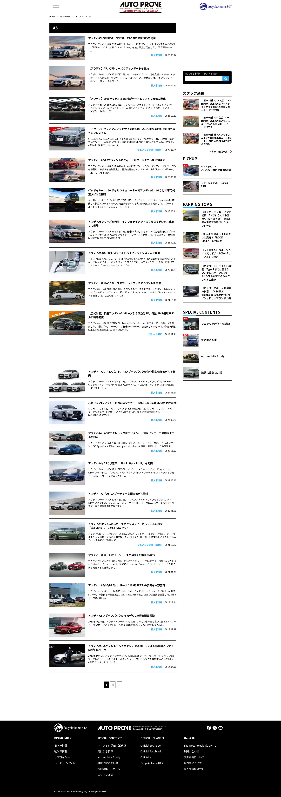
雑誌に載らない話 (107, 763)
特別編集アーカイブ (109, 769)
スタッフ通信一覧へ (219, 151)
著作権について (193, 763)
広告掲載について (194, 757)
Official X (145, 757)
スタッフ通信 (105, 775)
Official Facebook (150, 751)
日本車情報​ (60, 745)
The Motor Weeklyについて (200, 745)
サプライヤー (62, 757)
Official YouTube (150, 745)
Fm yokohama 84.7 (151, 763)
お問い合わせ (191, 751)
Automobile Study (108, 757)
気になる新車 (105, 751)
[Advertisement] (112, 352)
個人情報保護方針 (194, 769)
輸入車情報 (60, 751)
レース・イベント (64, 763)
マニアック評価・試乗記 (111, 745)
